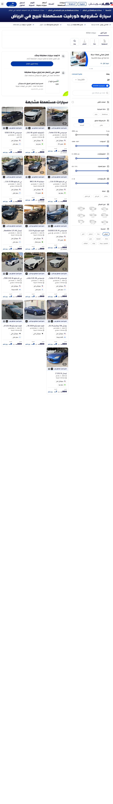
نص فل (97, 196)
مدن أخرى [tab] (103, 32)
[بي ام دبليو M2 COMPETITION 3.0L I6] (12, 275)
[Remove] (107, 86)
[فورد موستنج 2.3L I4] (35, 228)
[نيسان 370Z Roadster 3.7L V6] (12, 228)
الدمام (91, 234)
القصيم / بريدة (104, 243)
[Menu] (2, 4)
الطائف (86, 243)
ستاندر (106, 196)
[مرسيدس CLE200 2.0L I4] (57, 228)
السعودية (72, 4)
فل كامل (87, 196)
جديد (96, 114)
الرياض (106, 234)
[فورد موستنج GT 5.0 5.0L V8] (12, 323)
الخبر (83, 234)
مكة (106, 239)
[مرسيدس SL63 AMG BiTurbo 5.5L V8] (57, 131)
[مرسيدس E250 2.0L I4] (12, 131)
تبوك (93, 243)
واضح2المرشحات (77, 74)
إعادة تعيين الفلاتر (32, 63)
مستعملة (105, 114)
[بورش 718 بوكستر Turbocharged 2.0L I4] (57, 323)
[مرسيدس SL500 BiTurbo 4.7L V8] (57, 275)
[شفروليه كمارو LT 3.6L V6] (35, 131)
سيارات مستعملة (61, 4)
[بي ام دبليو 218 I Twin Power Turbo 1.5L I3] (57, 180)
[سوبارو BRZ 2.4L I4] (35, 180)
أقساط (51, 4)
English (82, 4)
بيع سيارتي (11, 4)
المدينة (98, 239)
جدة (98, 234)
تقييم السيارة (32, 4)
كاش (101, 125)
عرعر (90, 239)
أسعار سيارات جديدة (41, 4)
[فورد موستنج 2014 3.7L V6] (35, 323)
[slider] (108, 135)
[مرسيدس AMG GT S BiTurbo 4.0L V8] (35, 275)
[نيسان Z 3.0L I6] (57, 371)
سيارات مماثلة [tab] (91, 32)
